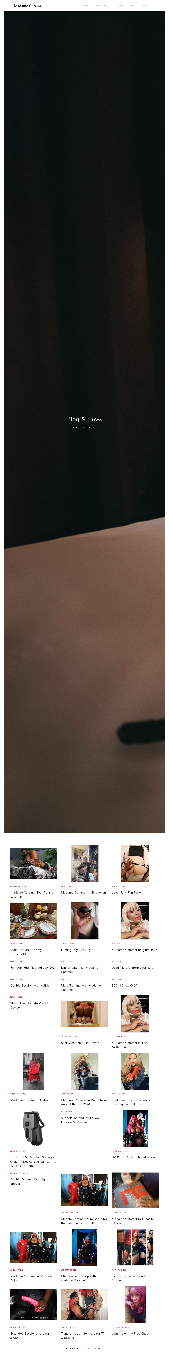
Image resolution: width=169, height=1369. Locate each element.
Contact (147, 6)
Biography (101, 6)
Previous (70, 1349)
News (132, 6)
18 (95, 1349)
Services (118, 6)
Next (100, 1349)
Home (85, 6)
